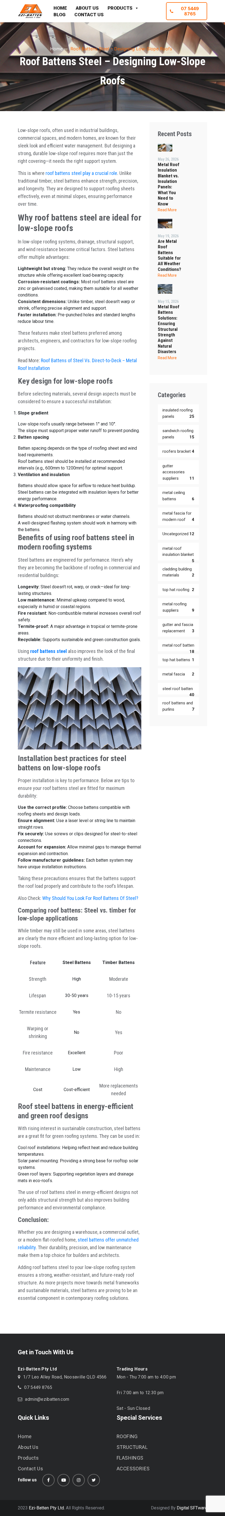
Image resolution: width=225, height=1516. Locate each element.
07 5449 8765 (190, 11)
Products (28, 1458)
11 (191, 478)
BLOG (60, 14)
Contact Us (30, 1468)
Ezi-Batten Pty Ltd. (47, 1507)
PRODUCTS (120, 8)
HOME (60, 8)
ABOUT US (87, 8)
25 (191, 416)
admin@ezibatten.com (47, 1399)
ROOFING (127, 1436)
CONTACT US (89, 14)
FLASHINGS (130, 1458)
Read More (167, 210)
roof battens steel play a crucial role (81, 173)
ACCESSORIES (133, 1468)
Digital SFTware (192, 1507)
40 (191, 694)
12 (191, 533)
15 (191, 437)
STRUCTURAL (132, 1447)
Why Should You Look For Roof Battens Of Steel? (90, 898)
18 (191, 651)
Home (56, 48)
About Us (28, 1447)
